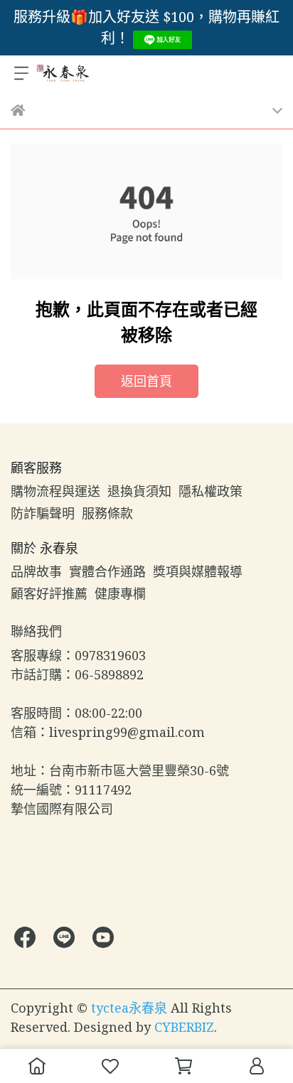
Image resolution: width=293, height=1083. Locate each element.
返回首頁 (146, 380)
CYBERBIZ (184, 1026)
